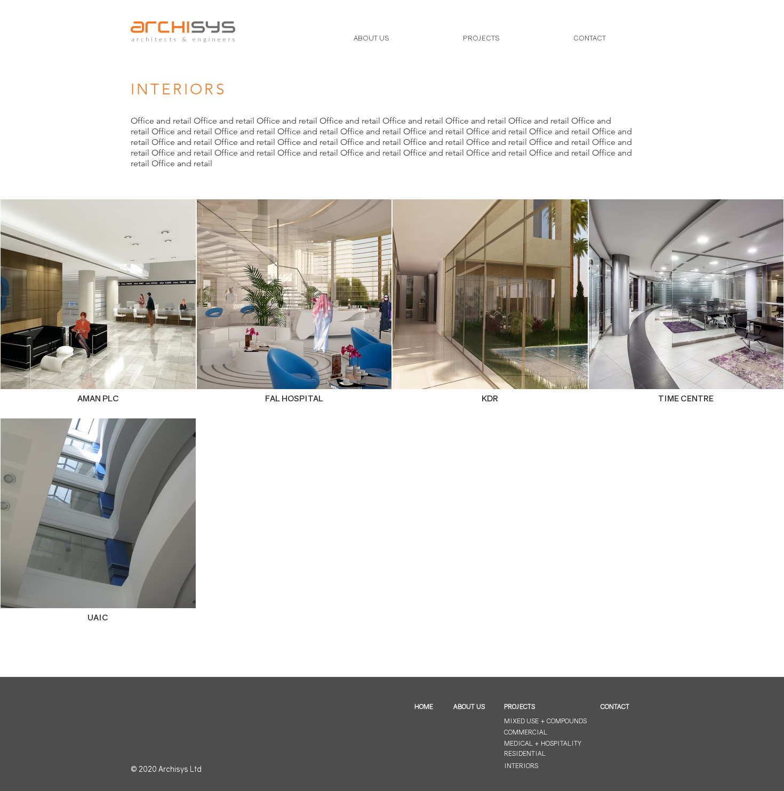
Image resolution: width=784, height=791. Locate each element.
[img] (98, 308)
